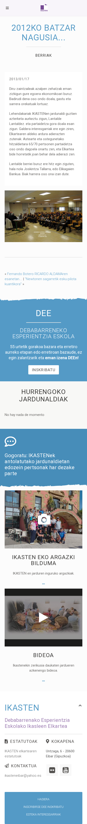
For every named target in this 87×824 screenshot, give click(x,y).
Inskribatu (43, 370)
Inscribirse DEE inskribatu (43, 807)
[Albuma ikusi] (43, 584)
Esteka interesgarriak (43, 814)
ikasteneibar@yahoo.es (23, 776)
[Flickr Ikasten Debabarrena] (52, 770)
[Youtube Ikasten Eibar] (65, 770)
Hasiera (43, 799)
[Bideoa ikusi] (43, 681)
